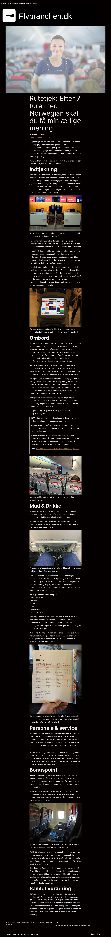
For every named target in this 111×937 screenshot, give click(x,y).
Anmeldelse (25, 922)
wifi (89, 925)
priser (86, 925)
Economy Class (34, 922)
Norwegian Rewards (77, 925)
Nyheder (50, 922)
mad (61, 925)
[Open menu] (109, 3)
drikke (58, 925)
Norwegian (43, 922)
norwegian (67, 925)
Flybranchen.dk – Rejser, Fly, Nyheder (20, 3)
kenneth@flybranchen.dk (39, 137)
